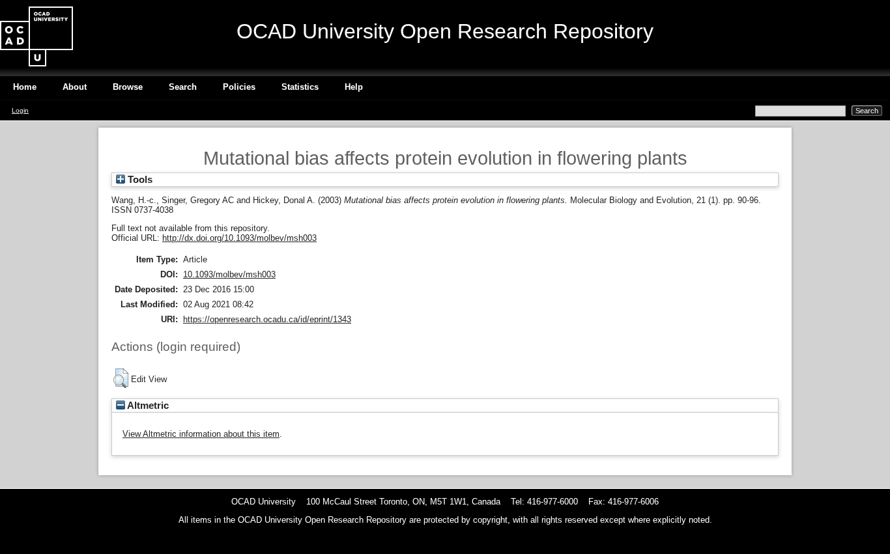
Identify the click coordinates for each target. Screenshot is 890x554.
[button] (120, 378)
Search (183, 87)
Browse (128, 87)
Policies (239, 87)
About (75, 87)
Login (20, 110)
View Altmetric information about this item (201, 434)
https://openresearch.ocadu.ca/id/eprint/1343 (267, 319)
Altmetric (147, 405)
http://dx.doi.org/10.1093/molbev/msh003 (239, 238)
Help (354, 87)
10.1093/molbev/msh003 (229, 274)
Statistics (300, 87)
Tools (138, 179)
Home (24, 87)
